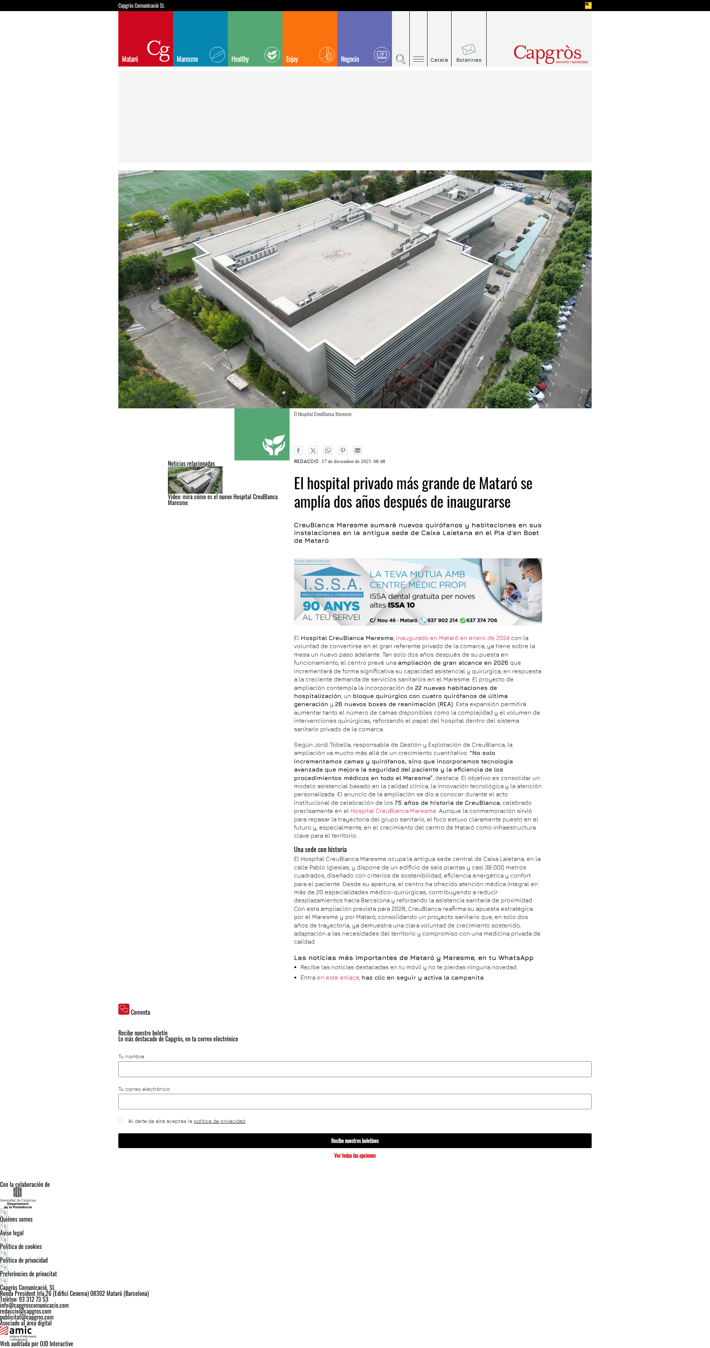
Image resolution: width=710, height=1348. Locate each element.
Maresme (187, 59)
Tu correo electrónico (144, 1089)
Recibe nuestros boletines (355, 1140)
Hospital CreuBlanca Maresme (393, 810)
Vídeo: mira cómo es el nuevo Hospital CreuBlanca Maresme (223, 499)
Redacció (306, 461)
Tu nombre (131, 1056)
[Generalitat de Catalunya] (355, 1197)
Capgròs (535, 54)
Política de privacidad (24, 1260)
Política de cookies (21, 1246)
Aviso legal (12, 1232)
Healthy (240, 59)
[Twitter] (313, 450)
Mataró (130, 59)
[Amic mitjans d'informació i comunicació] (355, 1333)
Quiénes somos (16, 1219)
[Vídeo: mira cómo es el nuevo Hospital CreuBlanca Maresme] (229, 480)
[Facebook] (298, 450)
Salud (262, 434)
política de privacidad (219, 1121)
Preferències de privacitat (28, 1273)
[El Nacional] (588, 5)
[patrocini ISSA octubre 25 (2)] (418, 592)
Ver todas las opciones (355, 1155)
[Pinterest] (342, 450)
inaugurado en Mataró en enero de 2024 (453, 637)
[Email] (357, 450)
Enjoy (292, 59)
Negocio (350, 59)
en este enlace (338, 977)
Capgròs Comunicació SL (141, 5)
